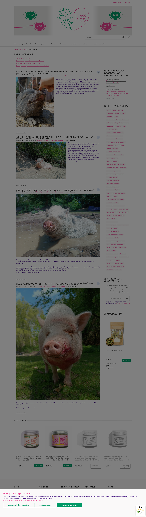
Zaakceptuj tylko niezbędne (18, 505)
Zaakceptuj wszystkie (69, 505)
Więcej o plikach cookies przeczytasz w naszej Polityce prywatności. (23, 500)
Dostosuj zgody (45, 505)
